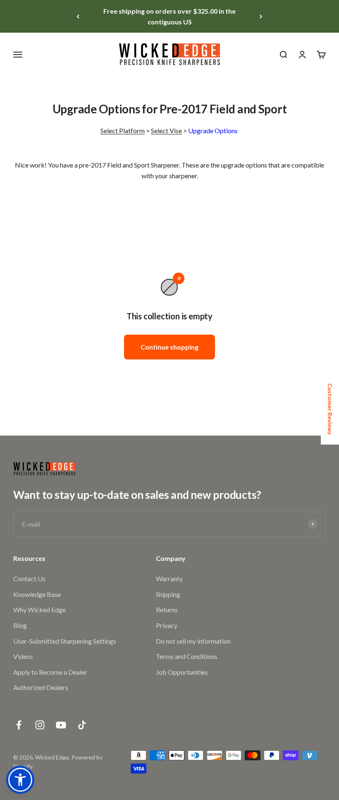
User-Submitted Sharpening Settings (64, 641)
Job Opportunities (182, 672)
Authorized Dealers (40, 687)
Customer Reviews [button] (330, 409)
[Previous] (77, 16)
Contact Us (29, 578)
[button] (20, 780)
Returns (167, 609)
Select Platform (122, 130)
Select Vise (166, 130)
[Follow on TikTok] (82, 725)
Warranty (169, 578)
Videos (23, 656)
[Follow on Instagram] (39, 725)
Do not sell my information (193, 641)
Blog (20, 625)
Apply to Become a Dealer (50, 672)
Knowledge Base (37, 594)
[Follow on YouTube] (61, 725)
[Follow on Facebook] (18, 725)
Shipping (168, 594)
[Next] (261, 16)
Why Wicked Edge (39, 609)
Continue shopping (169, 347)
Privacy (166, 625)
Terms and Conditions (186, 656)
